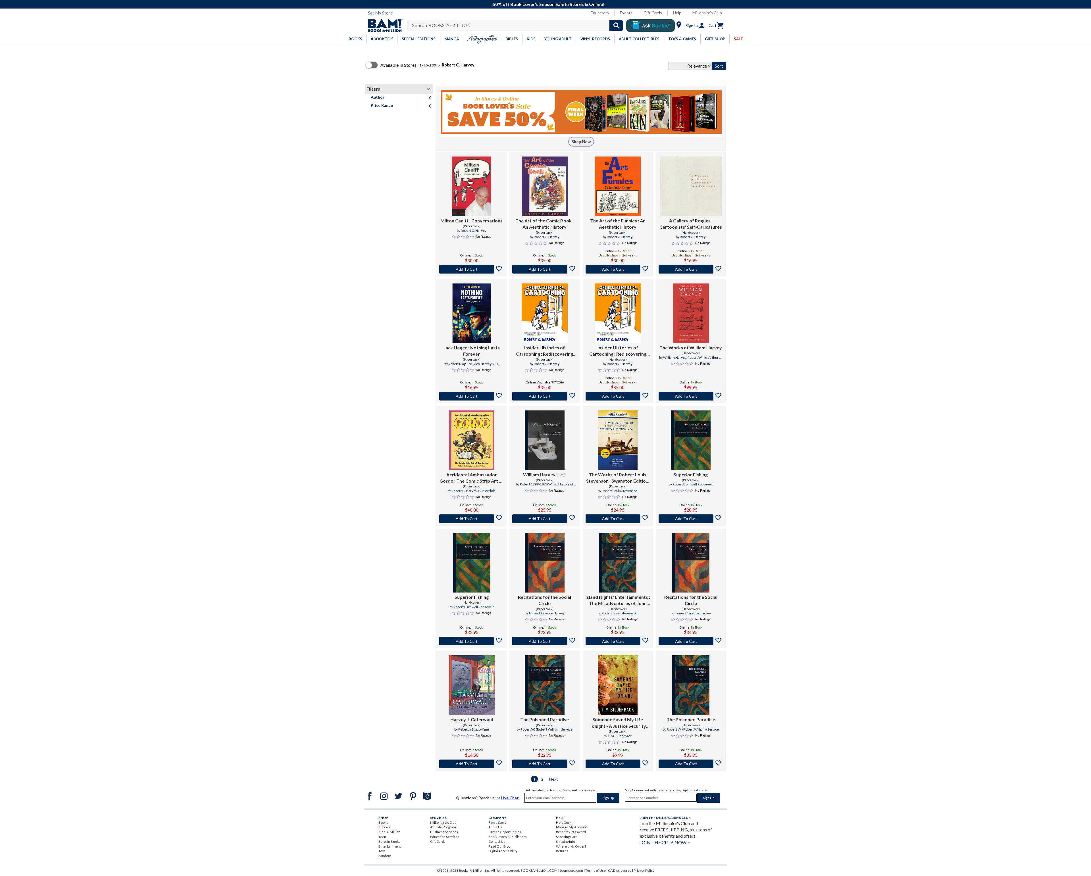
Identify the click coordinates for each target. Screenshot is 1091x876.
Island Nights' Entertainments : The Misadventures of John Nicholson (618, 600)
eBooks (384, 827)
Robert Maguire (460, 364)
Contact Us (496, 841)
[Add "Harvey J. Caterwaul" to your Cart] (471, 764)
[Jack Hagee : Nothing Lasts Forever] (471, 313)
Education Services (444, 837)
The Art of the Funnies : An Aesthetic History (618, 224)
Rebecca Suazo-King (473, 729)
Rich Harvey (482, 364)
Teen (382, 837)
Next (553, 779)
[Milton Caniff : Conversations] (471, 186)
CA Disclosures (619, 870)
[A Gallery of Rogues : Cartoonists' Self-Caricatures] (691, 186)
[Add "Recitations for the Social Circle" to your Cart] (544, 641)
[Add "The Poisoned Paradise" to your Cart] (544, 764)
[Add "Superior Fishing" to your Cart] (691, 518)
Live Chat (510, 797)
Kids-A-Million (389, 832)
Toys (382, 851)
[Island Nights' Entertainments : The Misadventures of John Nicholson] (617, 562)
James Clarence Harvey (546, 613)
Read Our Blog (499, 846)
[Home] (383, 25)
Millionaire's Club (707, 12)
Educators (600, 12)
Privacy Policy (644, 870)
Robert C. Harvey (473, 230)
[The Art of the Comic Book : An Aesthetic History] (544, 186)
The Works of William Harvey (690, 347)
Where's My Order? (571, 846)
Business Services (444, 832)
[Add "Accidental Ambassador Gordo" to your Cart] (471, 518)
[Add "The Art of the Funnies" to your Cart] (618, 269)
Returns (562, 851)
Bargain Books (389, 841)
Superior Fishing (691, 474)
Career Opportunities (504, 832)
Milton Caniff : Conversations (471, 220)
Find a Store (497, 822)
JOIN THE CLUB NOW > (665, 842)
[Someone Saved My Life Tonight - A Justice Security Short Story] (617, 685)
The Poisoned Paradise (544, 719)
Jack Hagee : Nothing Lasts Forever (472, 350)
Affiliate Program (443, 827)
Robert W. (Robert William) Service (546, 729)
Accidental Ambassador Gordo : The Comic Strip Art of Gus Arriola (472, 478)
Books (383, 822)
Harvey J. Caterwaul (471, 719)
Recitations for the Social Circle (544, 600)
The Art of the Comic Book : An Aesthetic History (544, 224)
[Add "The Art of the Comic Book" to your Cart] (544, 269)
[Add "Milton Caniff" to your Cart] (471, 269)
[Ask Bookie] (650, 25)
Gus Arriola (486, 491)
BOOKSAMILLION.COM (538, 870)
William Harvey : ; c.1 (544, 474)
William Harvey (674, 357)
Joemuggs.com (571, 870)
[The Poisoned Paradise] (544, 685)
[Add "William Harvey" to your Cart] (544, 518)
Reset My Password (571, 832)
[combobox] (518, 25)
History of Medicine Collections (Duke (548, 486)
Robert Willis (697, 357)
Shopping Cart (566, 837)
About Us (495, 827)
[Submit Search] (616, 25)
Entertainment (389, 846)
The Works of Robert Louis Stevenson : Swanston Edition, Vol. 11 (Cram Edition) (617, 478)
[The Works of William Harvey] (690, 313)
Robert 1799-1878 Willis (538, 484)
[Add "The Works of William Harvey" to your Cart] (691, 396)
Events (626, 12)
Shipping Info (565, 841)
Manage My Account (571, 827)
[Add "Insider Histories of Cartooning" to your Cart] (544, 396)
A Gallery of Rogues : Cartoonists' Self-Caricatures (690, 224)
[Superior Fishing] (690, 440)
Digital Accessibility (502, 851)
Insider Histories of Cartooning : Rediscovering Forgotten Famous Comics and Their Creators (544, 351)
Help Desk (563, 822)
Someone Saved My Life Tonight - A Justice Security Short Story (617, 723)
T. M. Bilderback (620, 736)
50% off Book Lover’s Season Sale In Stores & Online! (549, 4)
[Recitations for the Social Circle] (544, 562)
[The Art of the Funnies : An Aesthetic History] (617, 186)
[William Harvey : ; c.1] (544, 440)
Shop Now (581, 141)
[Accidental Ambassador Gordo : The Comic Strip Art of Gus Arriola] (471, 440)
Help (677, 12)
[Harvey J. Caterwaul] (471, 685)
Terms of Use (595, 870)
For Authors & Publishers (507, 837)
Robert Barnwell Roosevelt (692, 484)
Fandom (384, 856)
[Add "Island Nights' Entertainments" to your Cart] (618, 641)
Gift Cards (653, 12)
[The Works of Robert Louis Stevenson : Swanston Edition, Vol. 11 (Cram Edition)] (617, 440)
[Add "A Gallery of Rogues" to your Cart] (691, 269)
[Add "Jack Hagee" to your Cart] (471, 396)
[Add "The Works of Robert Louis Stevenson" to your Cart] (618, 518)
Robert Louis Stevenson (620, 491)
